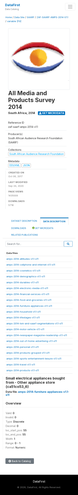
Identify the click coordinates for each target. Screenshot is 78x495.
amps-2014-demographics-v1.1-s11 (25, 276)
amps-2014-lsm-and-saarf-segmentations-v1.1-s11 (34, 323)
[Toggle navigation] (70, 6)
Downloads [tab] (18, 228)
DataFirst (12, 5)
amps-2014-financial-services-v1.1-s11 (27, 294)
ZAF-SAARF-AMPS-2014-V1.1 (52, 17)
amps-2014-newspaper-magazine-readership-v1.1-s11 (36, 335)
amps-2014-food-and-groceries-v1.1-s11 (28, 299)
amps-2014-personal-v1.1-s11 (22, 347)
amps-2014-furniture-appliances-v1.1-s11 (29, 305)
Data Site (19, 17)
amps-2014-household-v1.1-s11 (23, 311)
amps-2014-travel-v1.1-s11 (20, 364)
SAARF (30, 17)
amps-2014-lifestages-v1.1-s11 (23, 317)
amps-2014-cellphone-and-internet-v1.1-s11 (30, 264)
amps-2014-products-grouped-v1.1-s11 (28, 352)
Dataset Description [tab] (24, 221)
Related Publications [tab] (24, 234)
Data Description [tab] (54, 221)
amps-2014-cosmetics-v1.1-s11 (23, 270)
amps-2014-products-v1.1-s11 (22, 370)
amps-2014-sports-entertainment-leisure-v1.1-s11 (33, 358)
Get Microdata (53, 113)
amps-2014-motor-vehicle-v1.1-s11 (25, 329)
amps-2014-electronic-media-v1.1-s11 (27, 288)
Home (8, 17)
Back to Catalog (21, 461)
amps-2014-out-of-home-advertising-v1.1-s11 (31, 341)
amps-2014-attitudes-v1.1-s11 (22, 258)
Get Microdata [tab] (43, 228)
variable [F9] (14, 21)
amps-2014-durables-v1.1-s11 (22, 282)
